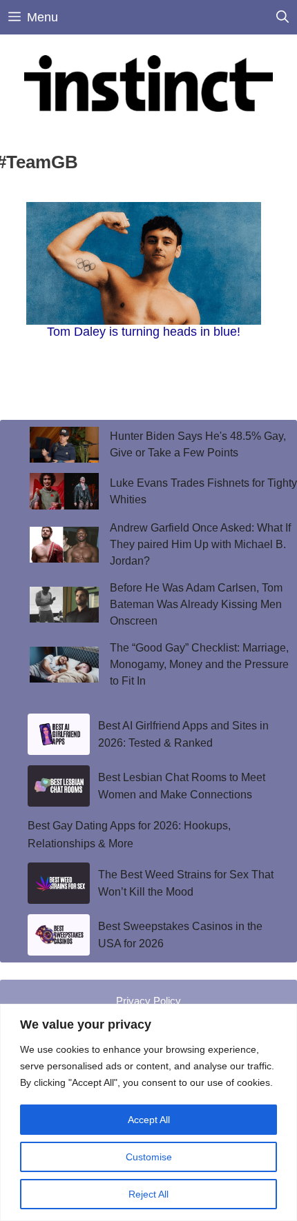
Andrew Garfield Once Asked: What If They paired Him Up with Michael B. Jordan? (200, 544)
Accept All (149, 1119)
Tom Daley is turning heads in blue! (143, 332)
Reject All (148, 1194)
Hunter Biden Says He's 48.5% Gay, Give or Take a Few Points (198, 444)
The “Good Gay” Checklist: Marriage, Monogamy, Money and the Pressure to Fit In (199, 664)
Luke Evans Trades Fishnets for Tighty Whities (203, 491)
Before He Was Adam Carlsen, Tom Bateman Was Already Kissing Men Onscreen (196, 604)
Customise (149, 1156)
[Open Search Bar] (282, 17)
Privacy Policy (148, 1001)
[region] (148, 1112)
